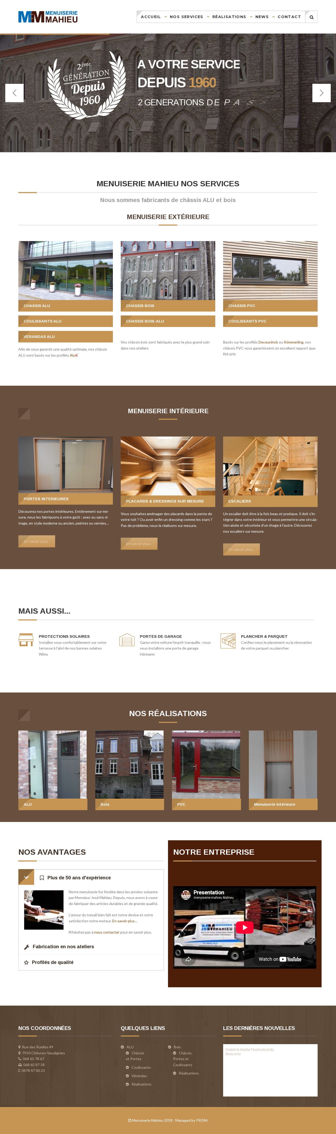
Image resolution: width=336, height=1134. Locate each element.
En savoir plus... (37, 541)
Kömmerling (293, 342)
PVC (181, 804)
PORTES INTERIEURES (46, 499)
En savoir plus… (124, 921)
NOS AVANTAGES (52, 852)
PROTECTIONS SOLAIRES (64, 636)
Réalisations (229, 16)
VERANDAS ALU (39, 336)
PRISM (201, 1120)
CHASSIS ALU (37, 305)
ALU (28, 804)
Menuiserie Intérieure (274, 804)
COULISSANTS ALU (42, 321)
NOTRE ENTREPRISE (213, 852)
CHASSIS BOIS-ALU (145, 321)
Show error (233, 1054)
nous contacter (106, 932)
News (262, 16)
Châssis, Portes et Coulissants (182, 1059)
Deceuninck (268, 342)
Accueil (151, 16)
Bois (105, 804)
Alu (74, 355)
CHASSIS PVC (241, 305)
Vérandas (139, 1075)
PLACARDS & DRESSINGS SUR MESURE (165, 501)
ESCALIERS (239, 501)
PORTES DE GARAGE (161, 636)
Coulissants (141, 1067)
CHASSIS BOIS (140, 305)
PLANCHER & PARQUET (264, 636)
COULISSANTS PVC (247, 321)
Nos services (186, 16)
